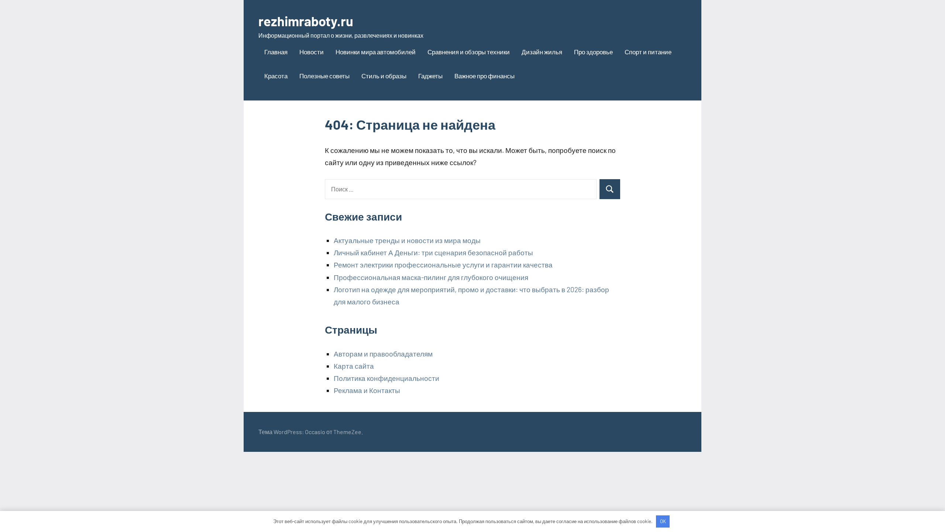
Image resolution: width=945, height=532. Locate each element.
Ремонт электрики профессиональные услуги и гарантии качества (443, 264)
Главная (276, 51)
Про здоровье (593, 51)
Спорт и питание (648, 51)
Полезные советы (324, 75)
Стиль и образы (383, 75)
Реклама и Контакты (367, 390)
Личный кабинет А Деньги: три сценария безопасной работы (433, 252)
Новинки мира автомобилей (376, 51)
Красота (276, 75)
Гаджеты (430, 75)
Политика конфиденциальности (386, 378)
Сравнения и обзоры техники (468, 51)
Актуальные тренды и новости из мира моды (407, 240)
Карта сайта (354, 366)
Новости (311, 51)
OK (663, 521)
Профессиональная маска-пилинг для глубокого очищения (431, 277)
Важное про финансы (484, 75)
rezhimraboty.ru (305, 21)
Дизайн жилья (542, 51)
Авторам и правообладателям (383, 353)
